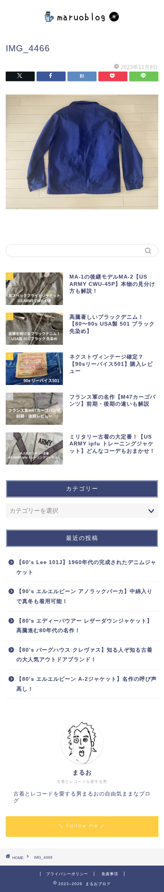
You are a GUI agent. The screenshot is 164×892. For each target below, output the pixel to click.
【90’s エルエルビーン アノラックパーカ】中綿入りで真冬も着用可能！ (84, 596)
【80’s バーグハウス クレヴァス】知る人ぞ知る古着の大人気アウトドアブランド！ (84, 655)
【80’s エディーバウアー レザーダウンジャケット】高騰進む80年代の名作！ (84, 626)
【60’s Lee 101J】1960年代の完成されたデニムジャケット (86, 567)
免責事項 (109, 874)
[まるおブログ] (82, 26)
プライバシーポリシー (67, 874)
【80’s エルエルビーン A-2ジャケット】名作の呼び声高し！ (86, 684)
